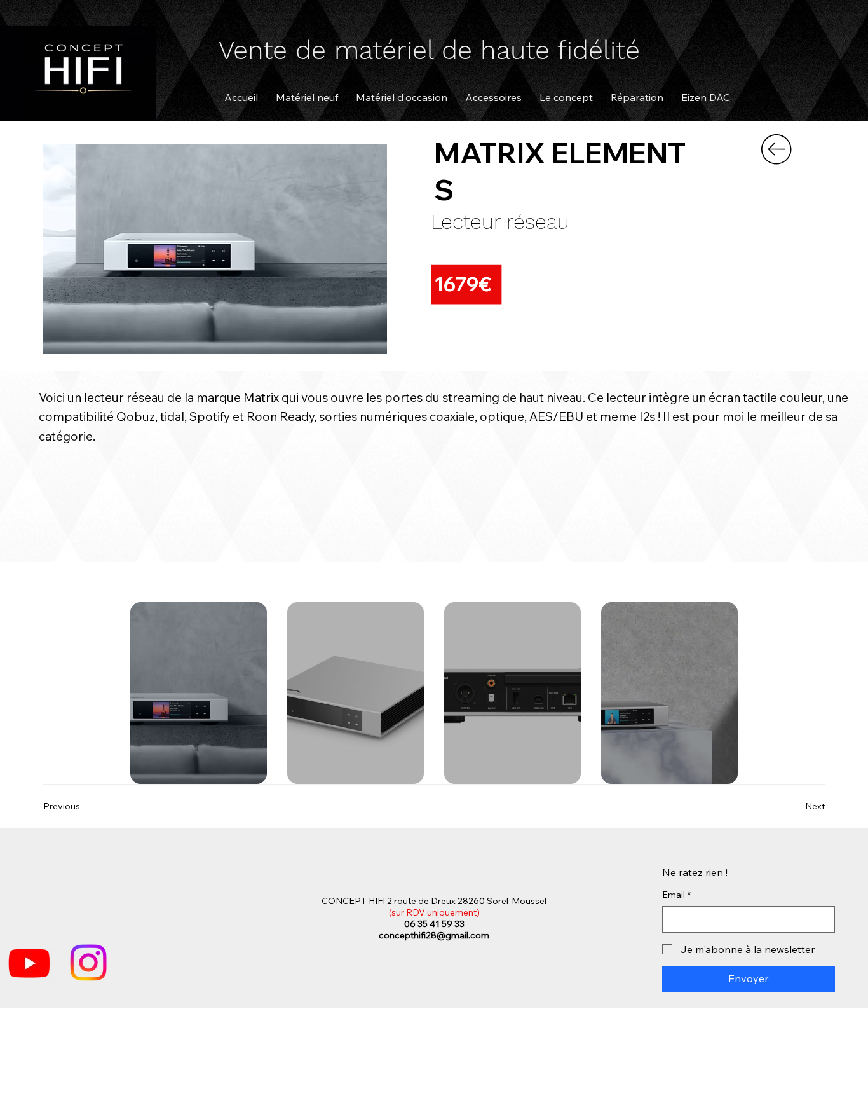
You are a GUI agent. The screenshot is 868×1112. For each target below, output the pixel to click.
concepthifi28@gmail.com (434, 935)
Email (676, 894)
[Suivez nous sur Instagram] (88, 962)
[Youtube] (29, 962)
